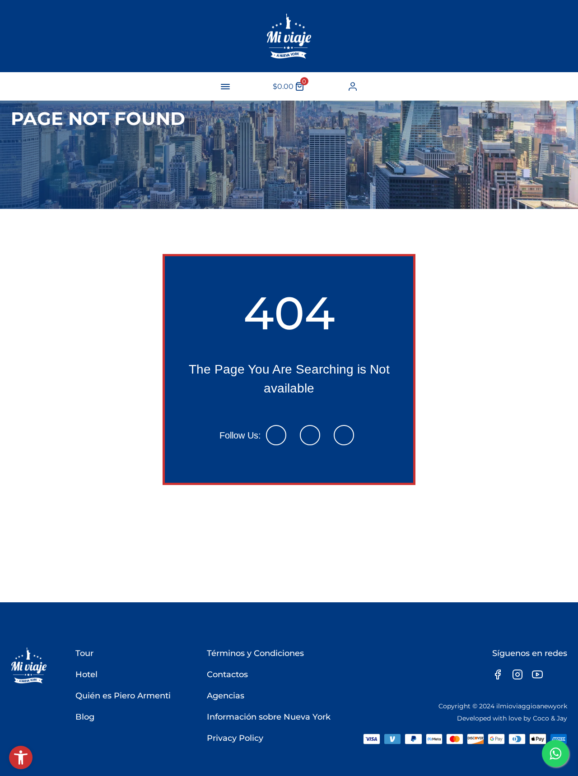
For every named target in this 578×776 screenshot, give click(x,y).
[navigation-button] (225, 86)
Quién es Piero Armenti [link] (123, 696)
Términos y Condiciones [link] (255, 653)
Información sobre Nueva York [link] (269, 717)
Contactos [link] (227, 674)
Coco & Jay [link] (550, 718)
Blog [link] (84, 717)
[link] (21, 757)
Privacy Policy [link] (235, 738)
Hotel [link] (86, 674)
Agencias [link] (225, 696)
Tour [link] (84, 653)
